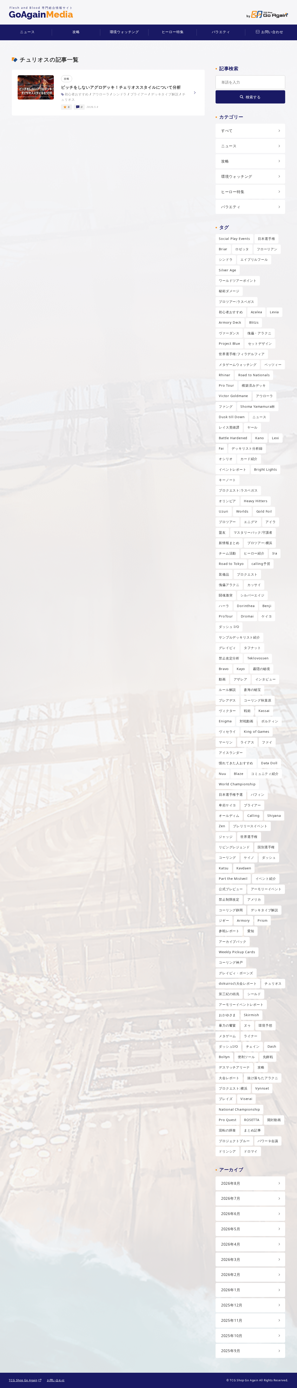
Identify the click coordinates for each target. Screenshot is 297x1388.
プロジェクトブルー (234, 1141)
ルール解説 (227, 689)
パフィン (258, 794)
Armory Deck (230, 322)
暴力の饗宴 (227, 1025)
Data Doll (269, 763)
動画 (222, 679)
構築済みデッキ (254, 385)
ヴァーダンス (229, 333)
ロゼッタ (242, 249)
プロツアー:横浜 (259, 543)
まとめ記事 (252, 1130)
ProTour (226, 616)
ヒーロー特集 (173, 31)
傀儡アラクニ (229, 585)
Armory (243, 920)
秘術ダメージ (229, 291)
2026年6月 (230, 1213)
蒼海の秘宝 (252, 689)
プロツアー (227, 522)
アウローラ (264, 396)
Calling (253, 815)
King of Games (256, 731)
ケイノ (249, 857)
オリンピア (227, 501)
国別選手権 (266, 847)
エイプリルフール (254, 259)
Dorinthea (246, 606)
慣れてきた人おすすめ (236, 763)
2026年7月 (230, 1198)
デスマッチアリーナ (234, 1067)
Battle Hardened (233, 438)
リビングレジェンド (234, 847)
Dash (272, 1046)
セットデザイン (260, 343)
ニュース (27, 31)
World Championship (237, 784)
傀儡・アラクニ (259, 333)
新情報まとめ (229, 543)
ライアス (247, 742)
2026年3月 (230, 1259)
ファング (225, 406)
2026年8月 (230, 1183)
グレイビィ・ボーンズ (236, 973)
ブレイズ (225, 1099)
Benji (266, 606)
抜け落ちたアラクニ (262, 1078)
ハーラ (224, 606)
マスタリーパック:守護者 (253, 532)
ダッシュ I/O (229, 626)
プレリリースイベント (250, 826)
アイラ (270, 522)
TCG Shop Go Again (23, 1380)
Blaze (238, 773)
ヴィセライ (227, 731)
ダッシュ (269, 857)
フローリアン (267, 249)
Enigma (225, 721)
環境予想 (265, 1025)
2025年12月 (231, 1305)
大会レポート (229, 1078)
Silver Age (227, 270)
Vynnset (262, 1088)
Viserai (246, 1099)
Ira (274, 553)
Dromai (247, 616)
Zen (222, 826)
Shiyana (274, 815)
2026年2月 (230, 1274)
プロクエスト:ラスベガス (238, 490)
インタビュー (265, 679)
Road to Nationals (254, 375)
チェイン (253, 1046)
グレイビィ (227, 647)
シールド (254, 994)
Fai (221, 448)
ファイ (267, 742)
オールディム (229, 815)
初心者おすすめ (231, 312)
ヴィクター (227, 710)
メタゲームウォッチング (238, 364)
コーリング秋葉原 (257, 700)
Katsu (224, 868)
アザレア (240, 679)
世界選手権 (249, 836)
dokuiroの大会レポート (238, 983)
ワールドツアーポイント (238, 280)
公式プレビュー (231, 889)
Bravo (224, 669)
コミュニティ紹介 (264, 773)
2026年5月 (230, 1228)
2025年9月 (230, 1350)
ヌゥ (247, 1025)
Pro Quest (227, 1120)
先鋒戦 (268, 1057)
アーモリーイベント (266, 889)
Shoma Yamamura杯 (257, 406)
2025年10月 (231, 1335)
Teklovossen (258, 658)
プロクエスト (247, 574)
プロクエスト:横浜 (233, 1088)
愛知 (250, 931)
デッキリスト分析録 (247, 448)
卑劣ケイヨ (227, 805)
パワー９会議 (268, 1141)
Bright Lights (265, 469)
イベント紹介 (265, 878)
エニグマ (251, 522)
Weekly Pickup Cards (237, 952)
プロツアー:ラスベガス (236, 301)
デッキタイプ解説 (264, 910)
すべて (227, 130)
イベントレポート (232, 469)
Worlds (242, 511)
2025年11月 (231, 1320)
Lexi (275, 438)
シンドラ (225, 259)
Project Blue (229, 343)
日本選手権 (266, 238)
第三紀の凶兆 (229, 994)
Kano (259, 438)
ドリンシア (227, 1151)
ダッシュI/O (228, 1046)
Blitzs (254, 322)
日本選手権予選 (231, 794)
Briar (223, 249)
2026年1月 (230, 1289)
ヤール (252, 427)
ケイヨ (266, 616)
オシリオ (225, 459)
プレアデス (227, 700)
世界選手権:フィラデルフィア (242, 354)
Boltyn (224, 1057)
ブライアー (252, 805)
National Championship (239, 1109)
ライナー (251, 1036)
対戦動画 (246, 721)
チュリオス (273, 983)
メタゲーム (227, 1036)
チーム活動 (227, 553)
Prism (263, 920)
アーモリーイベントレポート (241, 1004)
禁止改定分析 (229, 658)
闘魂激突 (225, 595)
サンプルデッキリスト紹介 (239, 637)
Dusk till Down (232, 417)
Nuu (222, 773)
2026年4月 (230, 1244)
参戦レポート (229, 931)
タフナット (252, 647)
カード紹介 (249, 459)
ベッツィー (273, 364)
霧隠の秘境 (261, 669)
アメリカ (254, 899)
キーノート (227, 480)
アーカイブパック (232, 941)
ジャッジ (225, 836)
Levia (274, 312)
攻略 (76, 31)
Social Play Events (234, 238)
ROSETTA (251, 1120)
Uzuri (223, 511)
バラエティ (221, 31)
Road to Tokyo (231, 563)
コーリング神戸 (231, 962)
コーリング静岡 (231, 910)
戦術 (247, 710)
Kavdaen (243, 868)
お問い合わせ (272, 31)
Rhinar (224, 375)
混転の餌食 (227, 1130)
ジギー (224, 920)
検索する (253, 97)
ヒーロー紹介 (254, 553)
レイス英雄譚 (229, 427)
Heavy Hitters (255, 501)
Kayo (241, 669)
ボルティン (269, 721)
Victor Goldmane (233, 396)
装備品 (224, 574)
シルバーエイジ (252, 595)
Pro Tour (226, 385)
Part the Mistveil (233, 878)
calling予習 (261, 563)
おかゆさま (227, 1015)
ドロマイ (251, 1151)
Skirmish (251, 1015)
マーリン (225, 742)
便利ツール (246, 1057)
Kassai (264, 710)
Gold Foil (264, 511)
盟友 (222, 532)
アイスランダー (231, 752)
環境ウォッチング (124, 31)
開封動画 (274, 1120)
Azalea (256, 312)
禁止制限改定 (229, 899)
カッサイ (254, 585)
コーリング (227, 857)
